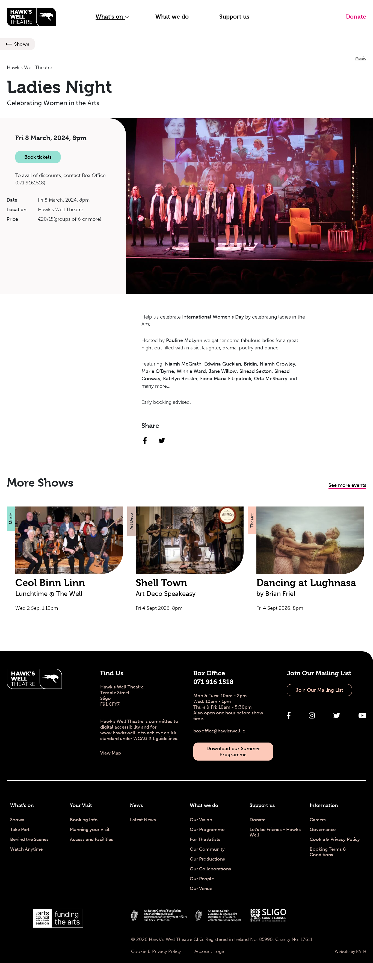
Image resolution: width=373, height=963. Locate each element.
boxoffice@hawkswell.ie (219, 731)
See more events (347, 485)
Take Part (19, 829)
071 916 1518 (213, 682)
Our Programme (207, 829)
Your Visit (81, 805)
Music (360, 58)
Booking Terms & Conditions (328, 851)
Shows (21, 44)
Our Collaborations (210, 868)
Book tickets (38, 157)
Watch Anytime (26, 849)
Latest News (143, 819)
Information (324, 805)
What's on (110, 16)
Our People (202, 878)
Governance (323, 829)
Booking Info (84, 819)
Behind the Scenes (29, 839)
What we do (172, 16)
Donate (356, 16)
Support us (234, 16)
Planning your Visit (89, 829)
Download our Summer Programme (233, 752)
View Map (110, 753)
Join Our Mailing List (319, 690)
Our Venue (201, 888)
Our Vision (201, 819)
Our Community (207, 849)
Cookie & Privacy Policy (335, 839)
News (136, 805)
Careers (318, 819)
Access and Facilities (91, 839)
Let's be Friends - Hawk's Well (275, 832)
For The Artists (205, 839)
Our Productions (207, 859)
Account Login (210, 951)
